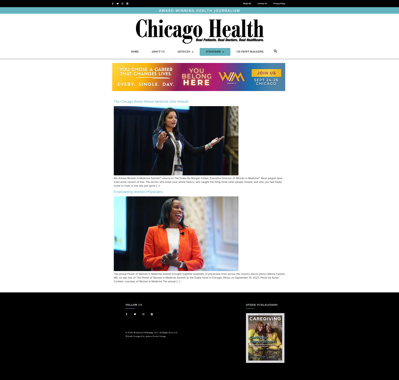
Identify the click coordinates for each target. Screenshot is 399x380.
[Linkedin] (127, 4)
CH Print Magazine (250, 52)
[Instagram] (122, 4)
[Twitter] (117, 4)
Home (135, 52)
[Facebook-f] (113, 4)
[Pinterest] (152, 314)
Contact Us (262, 3)
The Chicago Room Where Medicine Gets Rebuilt (151, 101)
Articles (183, 52)
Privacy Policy (279, 3)
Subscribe (213, 52)
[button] (275, 51)
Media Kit (247, 3)
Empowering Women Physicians (138, 192)
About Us (158, 52)
